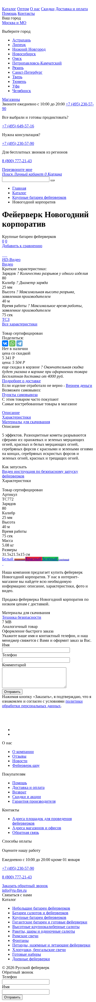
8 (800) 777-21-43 (17, 161)
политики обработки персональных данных (42, 703)
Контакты (26, 13)
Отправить (12, 692)
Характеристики (16, 417)
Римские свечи (25, 936)
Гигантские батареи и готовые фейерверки (49, 922)
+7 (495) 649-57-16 (18, 126)
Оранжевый (19, 560)
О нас (35, 9)
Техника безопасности (21, 617)
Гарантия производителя (34, 801)
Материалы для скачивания (26, 422)
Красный (33, 559)
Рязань (18, 68)
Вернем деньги (79, 385)
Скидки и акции (26, 796)
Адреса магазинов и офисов (36, 828)
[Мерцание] (2, 563)
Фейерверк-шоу (26, 765)
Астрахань (21, 40)
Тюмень (19, 81)
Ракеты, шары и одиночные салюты (43, 931)
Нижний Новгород (29, 49)
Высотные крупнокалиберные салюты (46, 926)
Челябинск (21, 91)
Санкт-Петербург (27, 72)
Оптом (23, 9)
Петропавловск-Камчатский (37, 63)
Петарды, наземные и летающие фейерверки (51, 945)
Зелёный (50, 559)
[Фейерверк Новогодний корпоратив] (2, 255)
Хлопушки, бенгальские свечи (39, 949)
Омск (17, 58)
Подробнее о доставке (21, 381)
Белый (8, 559)
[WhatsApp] (12, 343)
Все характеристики (19, 324)
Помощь (9, 13)
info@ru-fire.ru (14, 890)
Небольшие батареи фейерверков (41, 908)
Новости (19, 761)
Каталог (9, 9)
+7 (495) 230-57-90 (18, 143)
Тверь (17, 77)
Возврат (19, 792)
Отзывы (19, 756)
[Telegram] (19, 343)
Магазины (11, 99)
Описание (11, 412)
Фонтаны (20, 940)
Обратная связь (25, 832)
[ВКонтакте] (5, 343)
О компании (23, 751)
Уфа (15, 86)
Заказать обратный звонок (25, 886)
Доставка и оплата (72, 9)
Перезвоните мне (17, 169)
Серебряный (63, 560)
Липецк (19, 44)
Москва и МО (14, 22)
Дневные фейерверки (31, 959)
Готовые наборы (26, 954)
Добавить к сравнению (22, 246)
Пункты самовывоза (20, 395)
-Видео (11, 259)
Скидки (48, 9)
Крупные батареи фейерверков (39, 917)
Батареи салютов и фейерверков (40, 913)
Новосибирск (24, 54)
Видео (7, 264)
